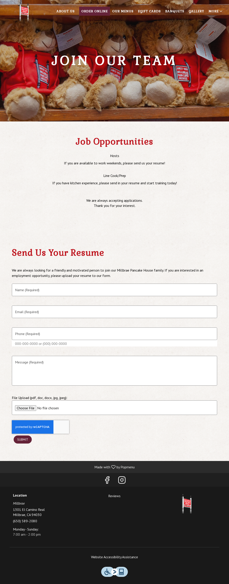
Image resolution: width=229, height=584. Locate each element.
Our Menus (123, 11)
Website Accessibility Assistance (114, 557)
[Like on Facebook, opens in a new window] (107, 481)
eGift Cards (149, 11)
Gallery (196, 11)
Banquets (174, 11)
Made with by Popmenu (69, 467)
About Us (66, 11)
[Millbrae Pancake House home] (24, 11)
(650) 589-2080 (25, 521)
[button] (215, 11)
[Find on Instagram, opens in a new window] (122, 481)
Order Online (94, 11)
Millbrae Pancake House (187, 503)
